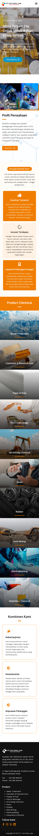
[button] (36, 3)
